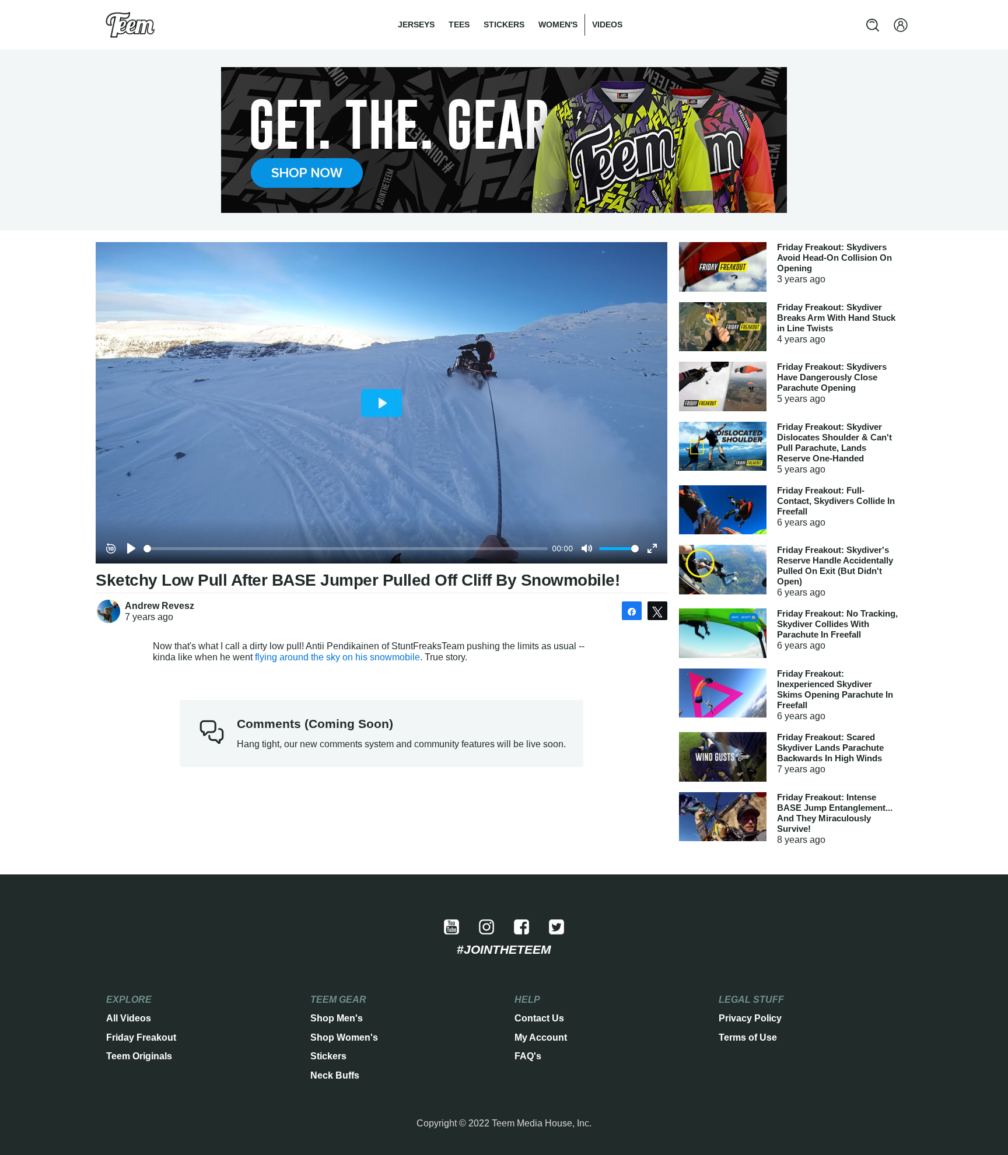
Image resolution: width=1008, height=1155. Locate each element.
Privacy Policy (750, 1018)
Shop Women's (344, 1037)
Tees (459, 24)
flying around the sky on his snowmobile (337, 657)
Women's (558, 24)
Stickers (504, 24)
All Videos (128, 1018)
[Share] (631, 611)
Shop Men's (336, 1018)
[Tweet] (657, 611)
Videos (607, 24)
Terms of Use (748, 1037)
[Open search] (872, 25)
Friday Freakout (141, 1037)
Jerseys (416, 24)
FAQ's (527, 1056)
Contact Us (539, 1018)
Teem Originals (139, 1056)
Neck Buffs (334, 1075)
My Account (540, 1037)
